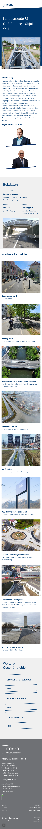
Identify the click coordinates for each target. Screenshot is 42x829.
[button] (3, 825)
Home (4, 805)
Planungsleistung (34, 810)
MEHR (9, 688)
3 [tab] (22, 245)
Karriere (5, 808)
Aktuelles (37, 805)
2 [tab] (21, 245)
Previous (7, 236)
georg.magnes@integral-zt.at (20, 163)
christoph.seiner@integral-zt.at (20, 142)
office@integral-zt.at (10, 773)
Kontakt (5, 818)
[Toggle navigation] (36, 4)
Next (35, 236)
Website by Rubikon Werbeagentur (36, 820)
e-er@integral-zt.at (11, 775)
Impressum (7, 820)
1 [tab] (19, 245)
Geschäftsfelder (34, 808)
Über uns (5, 810)
